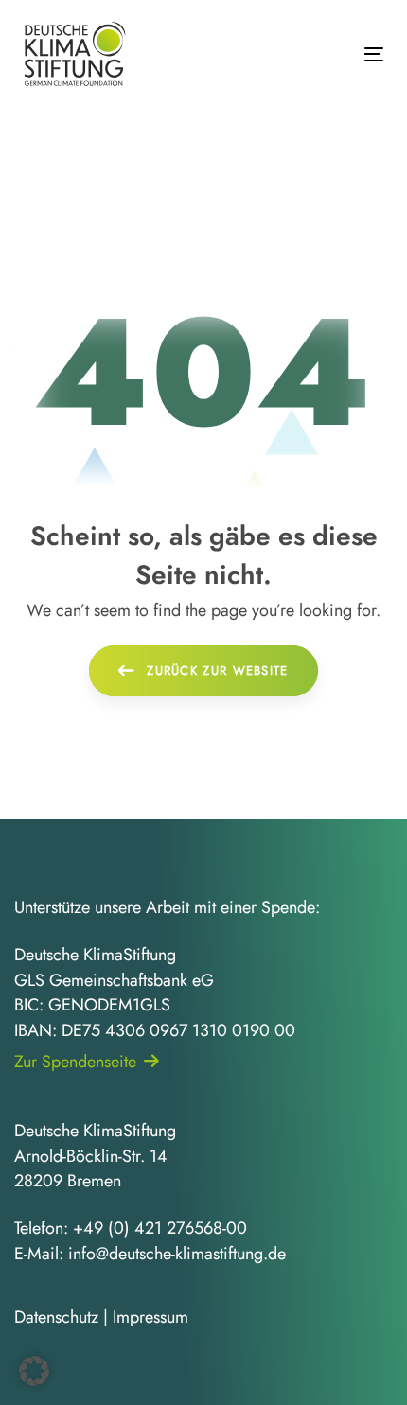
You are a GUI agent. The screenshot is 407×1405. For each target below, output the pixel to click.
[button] (34, 1371)
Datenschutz (56, 1317)
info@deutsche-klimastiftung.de (177, 1253)
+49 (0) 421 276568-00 (160, 1228)
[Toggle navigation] (323, 54)
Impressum (150, 1317)
